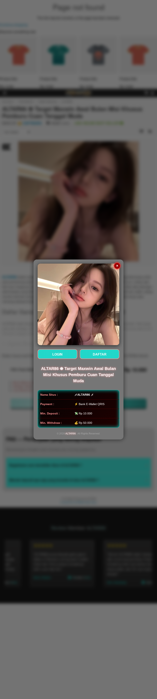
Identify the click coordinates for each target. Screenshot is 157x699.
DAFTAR (100, 354)
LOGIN (57, 354)
